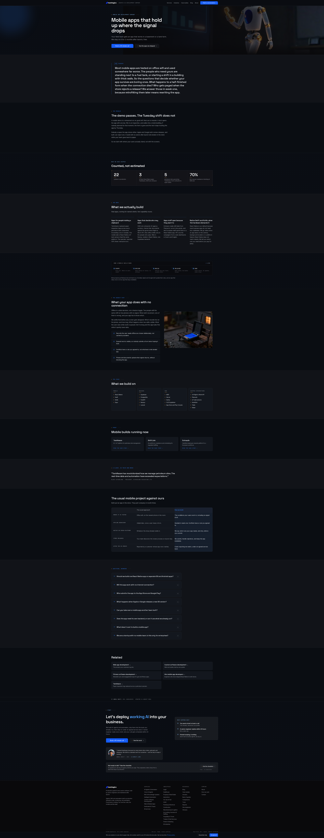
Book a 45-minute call (122, 46)
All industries (166, 824)
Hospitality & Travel (168, 816)
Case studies (184, 3)
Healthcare (166, 792)
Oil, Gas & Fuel (167, 799)
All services (147, 809)
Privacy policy (171, 835)
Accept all (214, 835)
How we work (205, 792)
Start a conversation (209, 3)
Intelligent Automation (150, 797)
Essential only (203, 835)
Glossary (185, 810)
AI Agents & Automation (150, 789)
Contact (204, 794)
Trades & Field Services (170, 819)
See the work (137, 740)
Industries (176, 3)
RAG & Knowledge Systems (151, 794)
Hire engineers (187, 807)
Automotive (166, 797)
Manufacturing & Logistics (170, 810)
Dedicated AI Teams (149, 806)
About (196, 3)
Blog (191, 3)
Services (169, 3)
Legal (164, 789)
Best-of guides (187, 797)
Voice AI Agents (148, 792)
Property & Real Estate (169, 794)
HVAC (165, 802)
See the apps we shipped (147, 46)
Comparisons (186, 799)
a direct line (136, 757)
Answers (185, 794)
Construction (166, 807)
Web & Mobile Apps (149, 804)
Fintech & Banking (168, 821)
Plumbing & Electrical (169, 804)
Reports (185, 804)
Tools (184, 802)
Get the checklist (208, 766)
